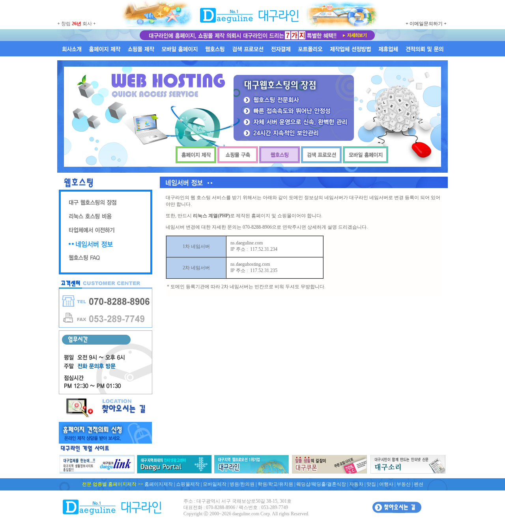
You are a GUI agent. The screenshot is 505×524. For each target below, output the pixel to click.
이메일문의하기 (426, 23)
